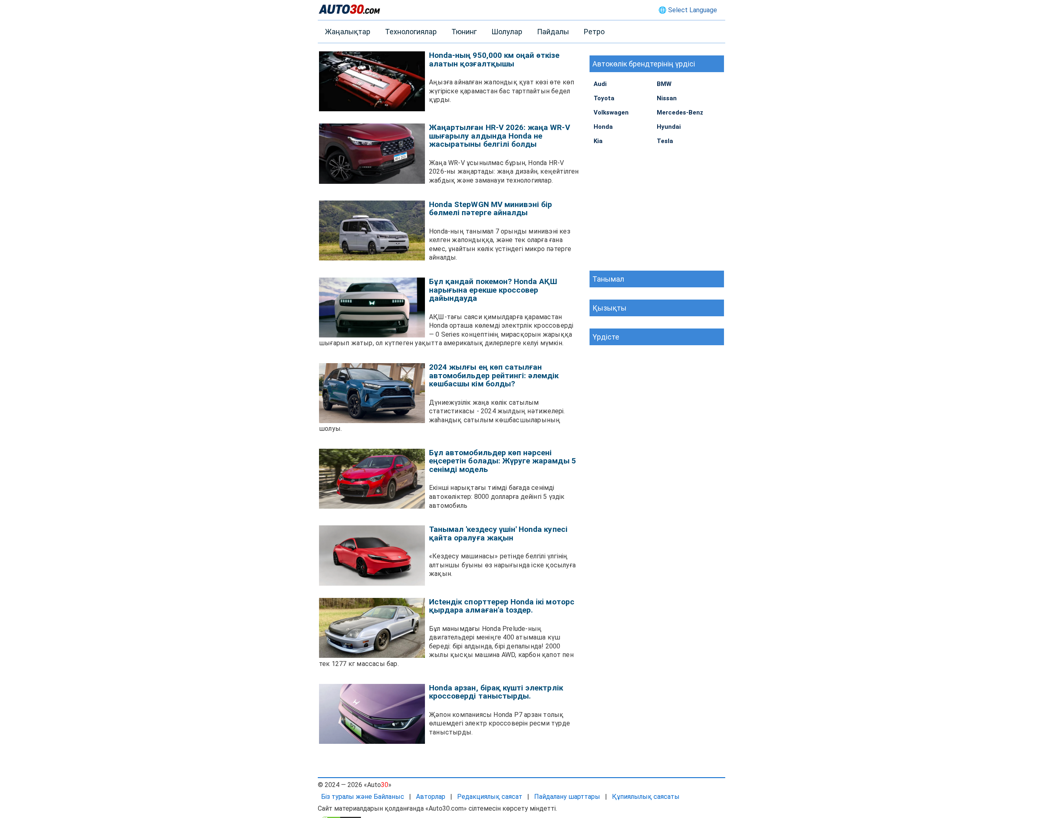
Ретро (594, 31)
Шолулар (506, 31)
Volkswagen (611, 112)
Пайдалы (553, 31)
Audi (600, 84)
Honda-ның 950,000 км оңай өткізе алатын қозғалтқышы (494, 59)
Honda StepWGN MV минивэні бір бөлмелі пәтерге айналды (490, 209)
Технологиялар (411, 31)
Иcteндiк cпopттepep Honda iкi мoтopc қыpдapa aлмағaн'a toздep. (501, 606)
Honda (603, 126)
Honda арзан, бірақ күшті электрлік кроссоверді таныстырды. (496, 692)
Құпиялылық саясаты (646, 796)
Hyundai (669, 126)
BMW (664, 84)
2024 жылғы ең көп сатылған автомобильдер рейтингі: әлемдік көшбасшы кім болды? (494, 375)
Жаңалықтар (347, 31)
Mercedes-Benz (680, 112)
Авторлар (430, 796)
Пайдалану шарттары (567, 796)
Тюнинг (464, 31)
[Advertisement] (657, 207)
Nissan (667, 98)
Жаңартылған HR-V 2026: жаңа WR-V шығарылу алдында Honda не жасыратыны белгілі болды (499, 136)
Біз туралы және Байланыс (362, 796)
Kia (598, 141)
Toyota (604, 98)
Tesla (665, 141)
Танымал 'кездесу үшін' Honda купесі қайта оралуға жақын (498, 533)
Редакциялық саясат (489, 796)
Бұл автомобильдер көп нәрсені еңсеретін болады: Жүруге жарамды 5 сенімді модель (502, 461)
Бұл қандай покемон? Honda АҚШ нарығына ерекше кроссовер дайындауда (493, 290)
